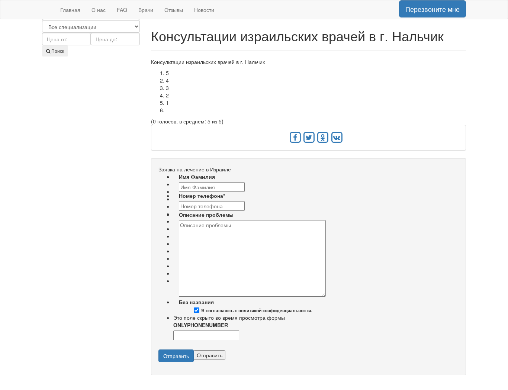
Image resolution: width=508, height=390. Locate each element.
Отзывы (173, 9)
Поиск (57, 51)
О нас (98, 9)
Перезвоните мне (432, 9)
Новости (204, 9)
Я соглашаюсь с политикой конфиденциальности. (256, 310)
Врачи (145, 9)
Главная (70, 9)
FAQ (122, 9)
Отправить (176, 356)
